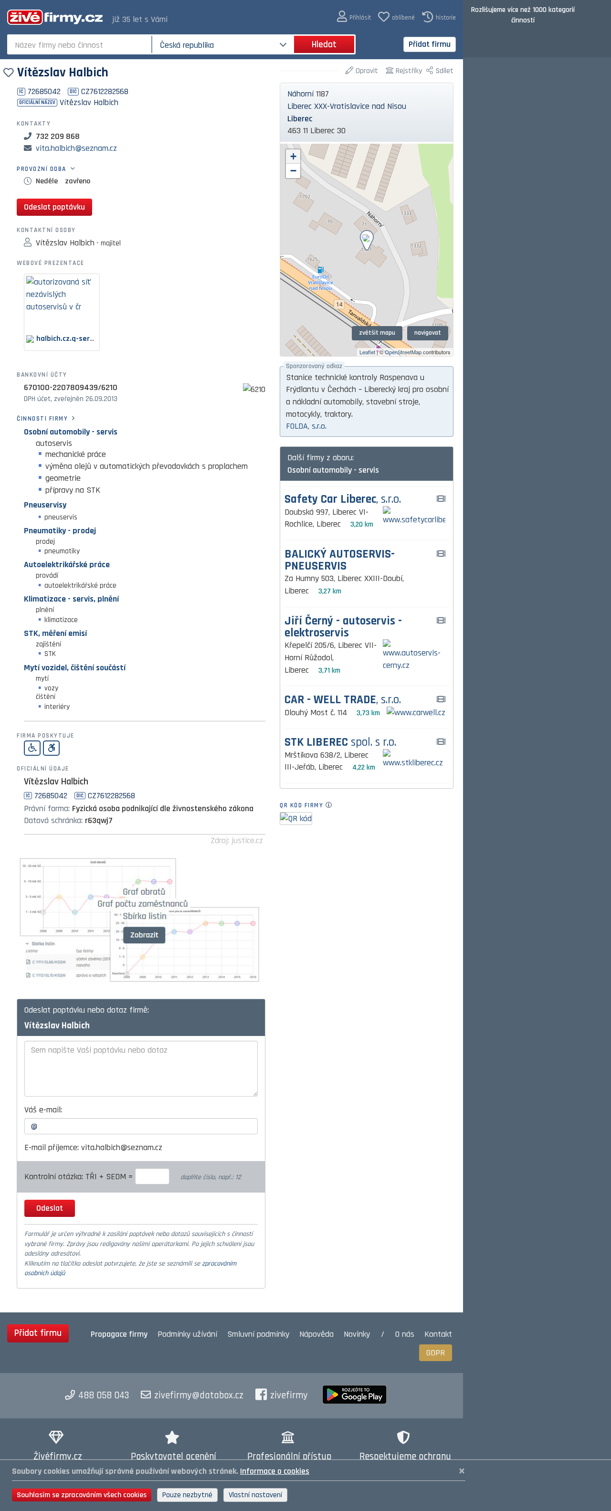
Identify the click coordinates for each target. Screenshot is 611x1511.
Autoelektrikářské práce (67, 564)
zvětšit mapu (377, 332)
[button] (354, 16)
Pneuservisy (45, 504)
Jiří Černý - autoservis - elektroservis (343, 627)
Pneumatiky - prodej (60, 530)
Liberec (299, 118)
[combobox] (80, 44)
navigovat (427, 332)
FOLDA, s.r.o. (306, 426)
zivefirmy (289, 1395)
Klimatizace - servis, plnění (71, 598)
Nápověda (316, 1334)
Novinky (357, 1334)
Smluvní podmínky (258, 1334)
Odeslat (49, 1208)
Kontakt (438, 1334)
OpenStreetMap (403, 352)
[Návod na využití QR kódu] (331, 805)
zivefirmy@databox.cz (198, 1395)
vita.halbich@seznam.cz (76, 148)
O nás (404, 1334)
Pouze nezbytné (187, 1495)
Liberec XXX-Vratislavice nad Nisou (346, 106)
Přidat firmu (430, 44)
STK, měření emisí (55, 633)
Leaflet (367, 352)
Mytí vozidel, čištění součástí (75, 667)
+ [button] (293, 156)
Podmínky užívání (187, 1334)
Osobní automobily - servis (70, 431)
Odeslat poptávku (54, 206)
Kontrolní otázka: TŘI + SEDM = (79, 1176)
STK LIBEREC (340, 743)
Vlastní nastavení (255, 1495)
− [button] (293, 171)
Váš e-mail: (43, 1109)
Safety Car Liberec (342, 500)
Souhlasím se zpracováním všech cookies (82, 1495)
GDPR (435, 1352)
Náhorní (300, 93)
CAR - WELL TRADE (342, 700)
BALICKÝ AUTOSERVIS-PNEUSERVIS (339, 560)
